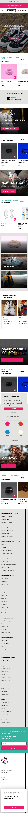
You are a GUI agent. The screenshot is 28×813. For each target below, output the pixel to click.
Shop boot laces (8, 466)
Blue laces (4, 581)
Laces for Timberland (7, 536)
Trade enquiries (5, 779)
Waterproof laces (6, 688)
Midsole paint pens (6, 711)
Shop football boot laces (12, 360)
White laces (4, 610)
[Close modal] (25, 790)
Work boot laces (6, 556)
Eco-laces (4, 691)
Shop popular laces (10, 128)
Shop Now (14, 38)
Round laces (5, 643)
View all (22, 59)
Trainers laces (5, 547)
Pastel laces (4, 674)
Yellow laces (4, 613)
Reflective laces (5, 680)
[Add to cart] (15, 77)
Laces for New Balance (7, 530)
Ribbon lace (4, 683)
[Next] (26, 1)
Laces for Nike (9, 266)
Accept (13, 408)
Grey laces (4, 592)
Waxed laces (5, 694)
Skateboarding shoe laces (8, 564)
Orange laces (5, 598)
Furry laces (4, 663)
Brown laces (4, 584)
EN (20, 10)
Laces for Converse (10, 248)
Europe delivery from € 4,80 (14, 1)
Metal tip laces (5, 668)
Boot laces (4, 544)
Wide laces (4, 640)
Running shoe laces (7, 559)
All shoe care (5, 702)
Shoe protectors (6, 717)
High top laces (5, 567)
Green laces (4, 590)
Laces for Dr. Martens (11, 284)
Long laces (4, 629)
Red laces (4, 601)
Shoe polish (4, 714)
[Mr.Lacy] (11, 10)
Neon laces (4, 671)
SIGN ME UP (14, 748)
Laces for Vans (5, 528)
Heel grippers (5, 705)
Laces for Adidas (6, 525)
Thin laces (4, 649)
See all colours (14, 440)
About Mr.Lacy (5, 775)
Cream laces (4, 587)
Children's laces (5, 561)
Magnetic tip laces (6, 666)
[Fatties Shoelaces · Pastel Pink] (9, 71)
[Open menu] (2, 10)
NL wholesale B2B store (7, 787)
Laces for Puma (5, 533)
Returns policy (5, 772)
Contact (3, 777)
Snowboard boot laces (7, 570)
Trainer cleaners (5, 722)
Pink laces (4, 604)
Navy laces (4, 595)
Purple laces (4, 607)
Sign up (14, 807)
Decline (13, 412)
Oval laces (4, 652)
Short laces (4, 623)
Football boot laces (6, 550)
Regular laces (5, 626)
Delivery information (6, 770)
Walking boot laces (6, 553)
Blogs (2, 782)
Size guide (4, 768)
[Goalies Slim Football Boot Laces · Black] (9, 151)
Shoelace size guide (7, 621)
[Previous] (3, 1)
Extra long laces (5, 632)
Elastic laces (4, 660)
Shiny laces (4, 686)
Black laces (4, 578)
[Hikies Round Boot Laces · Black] (9, 490)
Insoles (3, 708)
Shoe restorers (5, 720)
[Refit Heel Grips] (9, 213)
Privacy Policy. (10, 405)
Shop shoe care (8, 191)
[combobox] (19, 10)
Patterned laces (5, 677)
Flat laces (4, 646)
